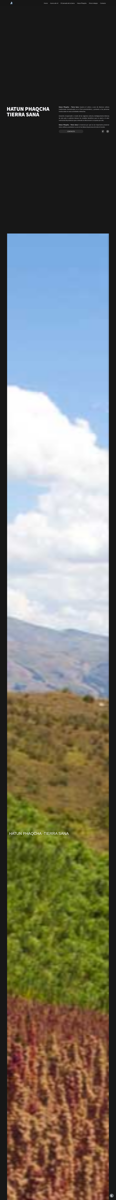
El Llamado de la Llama (68, 3)
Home (46, 3)
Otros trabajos (93, 3)
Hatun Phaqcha (81, 3)
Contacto (103, 3)
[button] (71, 131)
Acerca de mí (54, 3)
